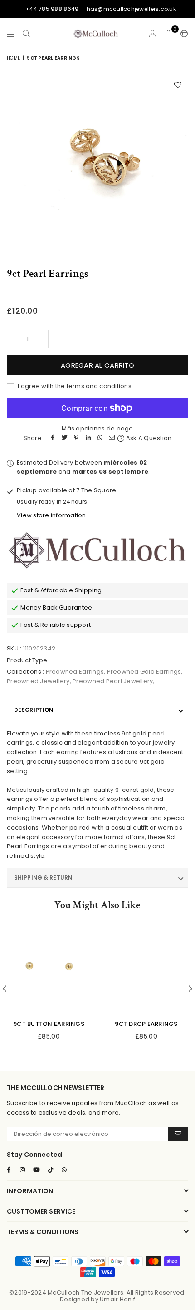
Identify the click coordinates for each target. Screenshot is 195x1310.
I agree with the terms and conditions (74, 386)
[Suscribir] (178, 1134)
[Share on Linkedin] (88, 438)
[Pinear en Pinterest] (76, 438)
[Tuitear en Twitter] (64, 438)
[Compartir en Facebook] (52, 438)
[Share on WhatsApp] (100, 438)
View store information (51, 515)
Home (13, 58)
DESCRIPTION (33, 710)
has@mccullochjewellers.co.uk (131, 9)
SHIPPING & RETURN (43, 877)
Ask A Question (148, 438)
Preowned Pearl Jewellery (113, 681)
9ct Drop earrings (146, 1024)
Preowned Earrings (75, 671)
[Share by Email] (111, 438)
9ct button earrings (48, 1024)
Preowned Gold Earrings (144, 671)
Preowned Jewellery (38, 681)
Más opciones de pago (97, 428)
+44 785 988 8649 (51, 9)
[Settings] (182, 33)
